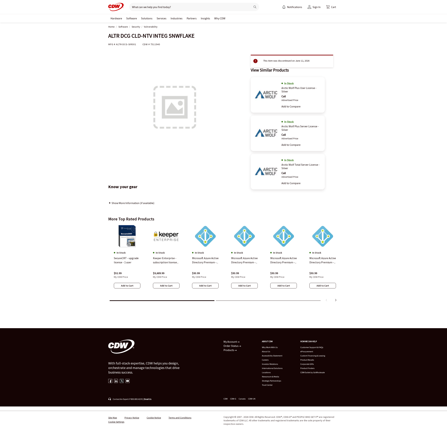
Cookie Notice (154, 417)
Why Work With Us (270, 347)
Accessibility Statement (272, 355)
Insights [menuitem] (205, 18)
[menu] (292, 7)
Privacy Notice (131, 417)
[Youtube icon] (128, 381)
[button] (331, 7)
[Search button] (255, 7)
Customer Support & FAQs (311, 347)
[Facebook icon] (110, 381)
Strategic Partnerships (271, 380)
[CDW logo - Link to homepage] (116, 7)
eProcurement (306, 351)
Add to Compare (291, 106)
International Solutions (272, 368)
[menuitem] (284, 7)
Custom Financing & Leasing (312, 355)
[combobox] (188, 7)
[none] (116, 18)
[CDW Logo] (116, 7)
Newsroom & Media (270, 376)
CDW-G (233, 398)
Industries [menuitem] (176, 18)
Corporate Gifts (307, 364)
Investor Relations (270, 364)
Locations (266, 372)
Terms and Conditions (179, 417)
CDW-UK (251, 398)
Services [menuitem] (161, 18)
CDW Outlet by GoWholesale (312, 372)
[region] (223, 264)
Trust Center (267, 385)
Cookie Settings (116, 421)
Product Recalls (307, 360)
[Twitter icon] (122, 381)
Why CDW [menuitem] (219, 18)
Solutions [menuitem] (146, 18)
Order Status (231, 346)
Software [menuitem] (131, 18)
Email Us (147, 399)
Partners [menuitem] (192, 18)
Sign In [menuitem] (317, 7)
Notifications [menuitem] (294, 7)
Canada (242, 398)
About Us (266, 351)
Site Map (112, 417)
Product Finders (307, 368)
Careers (265, 360)
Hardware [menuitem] (116, 18)
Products (229, 350)
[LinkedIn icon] (116, 381)
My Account (230, 341)
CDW (226, 398)
